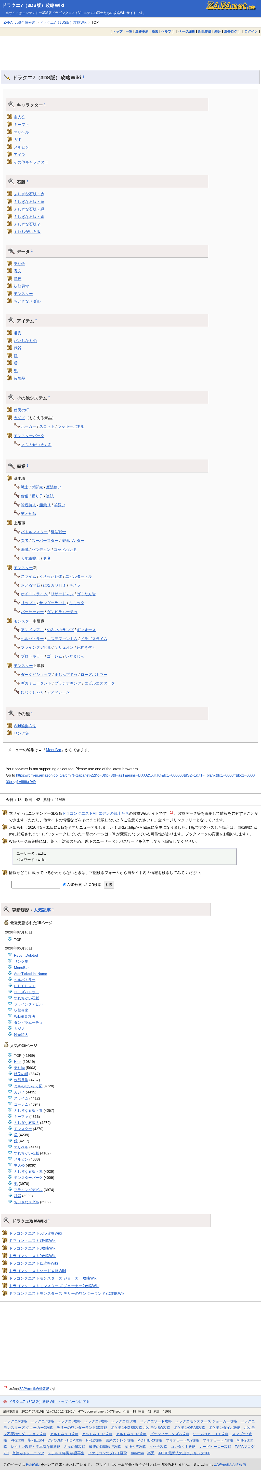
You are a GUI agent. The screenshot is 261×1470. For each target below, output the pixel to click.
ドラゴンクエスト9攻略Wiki (32, 1256)
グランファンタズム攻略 (169, 1434)
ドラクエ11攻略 (123, 1421)
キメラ (75, 585)
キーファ (21, 124)
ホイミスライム (34, 594)
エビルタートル (78, 576)
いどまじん (74, 656)
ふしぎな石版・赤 (29, 194)
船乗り (45, 505)
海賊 (25, 549)
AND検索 (74, 885)
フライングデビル (36, 647)
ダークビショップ (36, 674)
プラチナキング (68, 683)
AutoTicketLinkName (30, 974)
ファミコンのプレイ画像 (107, 1453)
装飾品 (19, 378)
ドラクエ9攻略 (96, 1421)
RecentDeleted (26, 955)
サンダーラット (52, 603)
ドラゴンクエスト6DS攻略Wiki (35, 1233)
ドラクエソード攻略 (156, 1421)
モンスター (23, 293)
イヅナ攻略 (158, 1447)
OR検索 (94, 885)
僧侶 (25, 496)
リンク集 (21, 733)
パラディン (41, 549)
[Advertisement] (130, 49)
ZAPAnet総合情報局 (19, 22)
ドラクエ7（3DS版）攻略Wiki (33, 5)
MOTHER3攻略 (149, 1440)
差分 (217, 31)
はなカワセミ (54, 585)
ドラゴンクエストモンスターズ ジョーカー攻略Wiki (53, 1278)
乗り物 (19, 263)
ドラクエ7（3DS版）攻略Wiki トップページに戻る (49, 1402)
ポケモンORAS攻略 (189, 1428)
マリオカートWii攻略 (182, 1440)
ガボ (17, 139)
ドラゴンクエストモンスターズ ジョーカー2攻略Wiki (54, 1286)
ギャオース (86, 630)
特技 (17, 278)
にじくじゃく (32, 692)
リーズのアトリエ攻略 (210, 1434)
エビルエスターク (99, 683)
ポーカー (28, 426)
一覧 (129, 31)
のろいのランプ (60, 630)
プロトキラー (32, 656)
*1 (171, 812)
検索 (155, 31)
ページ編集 (186, 31)
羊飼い (59, 505)
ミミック (76, 603)
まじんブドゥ (66, 674)
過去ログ (230, 31)
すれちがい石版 (27, 231)
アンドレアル (32, 630)
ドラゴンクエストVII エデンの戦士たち (95, 813)
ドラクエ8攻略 (69, 1421)
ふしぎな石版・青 (29, 216)
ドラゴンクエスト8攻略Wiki (32, 1248)
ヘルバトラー (32, 638)
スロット (47, 426)
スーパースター (45, 540)
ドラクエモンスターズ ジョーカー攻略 (206, 1421)
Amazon (137, 1453)
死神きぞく (86, 647)
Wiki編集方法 (25, 726)
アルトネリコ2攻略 (97, 1434)
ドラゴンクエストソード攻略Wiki (37, 1271)
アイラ (19, 154)
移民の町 (21, 410)
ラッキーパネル (71, 426)
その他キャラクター (31, 162)
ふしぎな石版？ (27, 224)
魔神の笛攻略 (135, 1447)
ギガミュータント (36, 683)
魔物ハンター (72, 540)
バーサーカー (32, 612)
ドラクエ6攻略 (15, 1421)
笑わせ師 (28, 513)
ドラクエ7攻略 (42, 1421)
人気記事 (42, 909)
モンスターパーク (29, 436)
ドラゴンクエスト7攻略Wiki (32, 1240)
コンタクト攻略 (183, 1447)
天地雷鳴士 (30, 558)
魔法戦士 (58, 532)
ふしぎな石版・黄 (29, 201)
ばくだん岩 (86, 594)
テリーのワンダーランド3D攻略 (82, 1428)
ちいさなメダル (27, 301)
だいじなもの (25, 340)
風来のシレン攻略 (120, 1440)
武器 (17, 348)
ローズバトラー (94, 674)
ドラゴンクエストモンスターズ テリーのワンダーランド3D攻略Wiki (67, 1293)
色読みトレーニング (28, 1453)
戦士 (25, 487)
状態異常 (21, 286)
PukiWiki (33, 1464)
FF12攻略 (94, 1440)
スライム (28, 576)
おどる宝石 (30, 585)
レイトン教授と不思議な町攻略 (36, 1447)
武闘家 (37, 487)
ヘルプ (166, 31)
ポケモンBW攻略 (156, 1428)
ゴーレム (54, 656)
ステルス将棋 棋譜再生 (66, 1453)
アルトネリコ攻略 (64, 1434)
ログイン (251, 31)
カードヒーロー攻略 (215, 1447)
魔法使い (53, 487)
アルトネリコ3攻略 (131, 1434)
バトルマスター (34, 532)
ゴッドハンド (65, 549)
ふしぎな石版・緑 (29, 209)
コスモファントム (62, 638)
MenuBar (53, 750)
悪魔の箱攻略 (74, 1447)
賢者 (25, 540)
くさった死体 (50, 576)
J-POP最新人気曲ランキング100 (184, 1453)
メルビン (21, 147)
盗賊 (50, 496)
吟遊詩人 (28, 505)
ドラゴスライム (94, 638)
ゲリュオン (64, 647)
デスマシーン (58, 692)
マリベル (21, 132)
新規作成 (204, 31)
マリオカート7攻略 (218, 1440)
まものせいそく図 (36, 444)
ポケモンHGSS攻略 (126, 1428)
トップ (118, 31)
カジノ (19, 417)
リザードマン (62, 594)
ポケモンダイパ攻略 (225, 1428)
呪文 (17, 271)
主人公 (19, 117)
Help (17, 1062)
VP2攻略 (17, 1440)
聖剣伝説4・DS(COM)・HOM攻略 (55, 1440)
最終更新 (142, 31)
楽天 (150, 1453)
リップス (28, 603)
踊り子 (37, 496)
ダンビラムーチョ (62, 612)
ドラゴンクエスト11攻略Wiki (33, 1263)
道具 (17, 333)
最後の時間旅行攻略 (105, 1447)
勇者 (47, 558)
